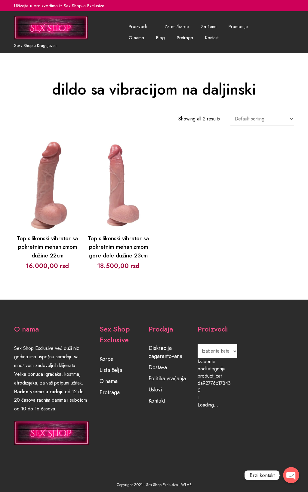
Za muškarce (177, 26)
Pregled (47, 191)
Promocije (238, 26)
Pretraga (185, 37)
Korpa (106, 359)
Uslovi (155, 390)
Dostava (158, 367)
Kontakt (211, 37)
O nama (136, 37)
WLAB (186, 484)
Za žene (209, 26)
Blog (160, 37)
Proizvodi (138, 26)
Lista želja (111, 370)
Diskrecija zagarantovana (165, 352)
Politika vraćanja (167, 378)
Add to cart (47, 176)
